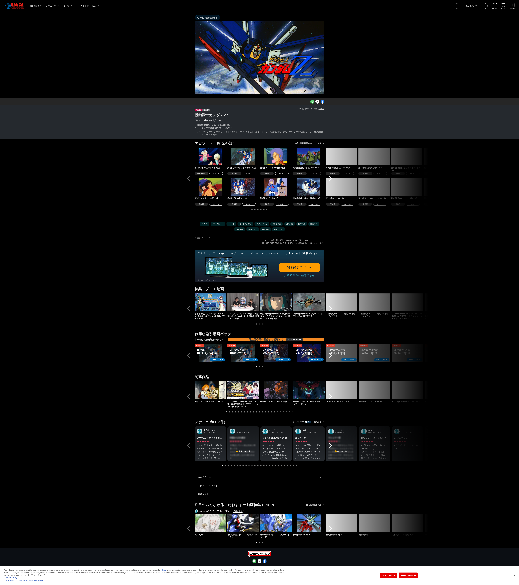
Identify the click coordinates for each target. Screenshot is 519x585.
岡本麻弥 (301, 224)
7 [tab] (244, 412)
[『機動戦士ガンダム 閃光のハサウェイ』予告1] (374, 302)
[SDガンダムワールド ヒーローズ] (407, 390)
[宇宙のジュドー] (341, 156)
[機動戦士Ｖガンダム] (309, 523)
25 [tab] (293, 465)
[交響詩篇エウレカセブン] (407, 523)
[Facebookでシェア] (322, 102)
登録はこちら (299, 267)
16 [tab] (271, 412)
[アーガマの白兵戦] (439, 187)
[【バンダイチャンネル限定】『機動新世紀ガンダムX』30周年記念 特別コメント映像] (243, 302)
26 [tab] (296, 465)
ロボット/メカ (262, 224)
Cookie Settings (388, 575)
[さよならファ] (374, 156)
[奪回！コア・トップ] (472, 156)
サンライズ (276, 224)
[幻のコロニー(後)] (406, 187)
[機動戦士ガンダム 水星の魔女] (374, 390)
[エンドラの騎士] (275, 156)
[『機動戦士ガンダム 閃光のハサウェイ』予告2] (341, 302)
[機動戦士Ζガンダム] (341, 523)
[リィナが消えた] (439, 156)
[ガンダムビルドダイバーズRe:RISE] (473, 390)
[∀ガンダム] (440, 523)
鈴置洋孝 (265, 229)
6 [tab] (267, 209)
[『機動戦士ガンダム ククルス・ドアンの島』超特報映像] (309, 302)
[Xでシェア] (317, 102)
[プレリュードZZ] (210, 156)
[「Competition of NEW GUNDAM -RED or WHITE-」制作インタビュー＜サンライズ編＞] (407, 302)
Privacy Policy (11, 578)
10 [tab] (253, 412)
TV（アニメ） (218, 224)
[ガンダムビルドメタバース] (341, 390)
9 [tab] (250, 412)
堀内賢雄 (239, 229)
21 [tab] (286, 412)
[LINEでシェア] (312, 102)
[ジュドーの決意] (210, 187)
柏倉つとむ (278, 229)
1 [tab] (252, 209)
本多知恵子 (252, 229)
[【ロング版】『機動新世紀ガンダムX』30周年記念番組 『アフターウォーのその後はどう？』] (243, 390)
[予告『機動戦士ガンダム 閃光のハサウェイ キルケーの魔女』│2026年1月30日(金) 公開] (276, 302)
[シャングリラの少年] (243, 156)
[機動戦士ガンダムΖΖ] (374, 523)
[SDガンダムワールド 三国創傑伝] (440, 390)
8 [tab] (247, 412)
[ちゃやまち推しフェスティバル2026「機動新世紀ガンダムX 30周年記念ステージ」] (210, 302)
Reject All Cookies (408, 575)
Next (330, 178)
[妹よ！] (341, 187)
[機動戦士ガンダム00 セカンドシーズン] (243, 523)
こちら (321, 109)
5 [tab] (264, 209)
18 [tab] (277, 412)
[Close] (515, 575)
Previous (189, 178)
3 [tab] (258, 209)
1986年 (231, 224)
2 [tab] (255, 209)
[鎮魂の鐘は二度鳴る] (308, 187)
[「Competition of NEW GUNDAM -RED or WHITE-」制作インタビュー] (440, 302)
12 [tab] (259, 412)
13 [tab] (262, 412)
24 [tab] (290, 465)
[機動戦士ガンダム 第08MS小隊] (276, 390)
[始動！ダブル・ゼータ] (406, 156)
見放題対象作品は (299, 275)
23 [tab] (292, 412)
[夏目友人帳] (210, 523)
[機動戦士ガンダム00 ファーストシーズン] (276, 523)
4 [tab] (261, 209)
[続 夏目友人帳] (473, 523)
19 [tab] (280, 412)
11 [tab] (256, 412)
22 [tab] (289, 412)
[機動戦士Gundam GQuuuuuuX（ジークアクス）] (309, 390)
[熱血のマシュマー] (308, 156)
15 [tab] (268, 412)
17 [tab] (274, 412)
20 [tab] (283, 412)
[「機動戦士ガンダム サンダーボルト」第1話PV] (473, 302)
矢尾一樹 (289, 224)
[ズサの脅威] (243, 187)
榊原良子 (313, 224)
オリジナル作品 (245, 224)
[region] (259, 575)
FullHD (204, 224)
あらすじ (216, 173)
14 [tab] (265, 412)
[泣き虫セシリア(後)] (472, 187)
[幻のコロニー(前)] (374, 187)
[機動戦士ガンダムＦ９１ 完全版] (210, 390)
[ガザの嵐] (275, 187)
